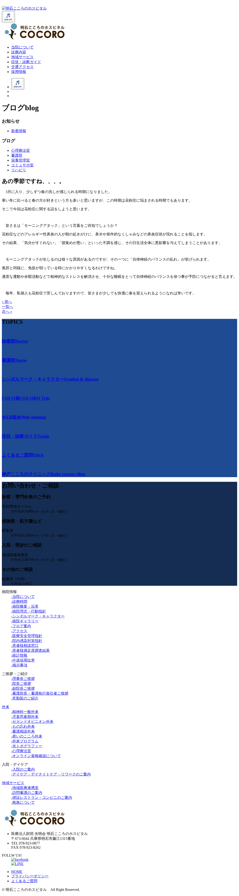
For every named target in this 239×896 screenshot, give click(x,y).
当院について (22, 47)
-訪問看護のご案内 (26, 793)
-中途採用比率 (23, 660)
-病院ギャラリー (25, 621)
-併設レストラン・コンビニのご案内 (41, 798)
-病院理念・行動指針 (28, 611)
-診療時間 (19, 601)
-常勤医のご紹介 (25, 698)
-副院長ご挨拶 (23, 688)
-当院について (23, 597)
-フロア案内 (21, 626)
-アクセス (19, 631)
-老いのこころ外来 (26, 736)
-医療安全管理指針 (26, 636)
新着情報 (18, 131)
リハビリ (18, 170)
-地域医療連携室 (25, 788)
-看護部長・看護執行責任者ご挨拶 (39, 693)
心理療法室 (20, 150)
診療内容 (18, 52)
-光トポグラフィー (26, 746)
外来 (5, 707)
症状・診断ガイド (26, 62)
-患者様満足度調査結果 (30, 650)
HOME (16, 872)
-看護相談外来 (23, 731)
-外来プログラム (25, 741)
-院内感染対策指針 (26, 641)
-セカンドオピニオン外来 (32, 722)
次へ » (7, 312)
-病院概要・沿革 (25, 606)
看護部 (16, 155)
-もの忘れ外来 (23, 726)
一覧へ (7, 307)
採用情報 (18, 72)
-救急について (23, 802)
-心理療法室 (21, 751)
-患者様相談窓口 (25, 646)
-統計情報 (19, 655)
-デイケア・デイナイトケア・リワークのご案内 (51, 774)
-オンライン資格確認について (36, 756)
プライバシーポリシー (30, 876)
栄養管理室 (20, 160)
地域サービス (22, 57)
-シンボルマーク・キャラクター (38, 616)
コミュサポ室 (22, 165)
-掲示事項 (19, 665)
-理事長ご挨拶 (23, 679)
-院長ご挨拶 (21, 684)
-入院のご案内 (23, 769)
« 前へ (7, 302)
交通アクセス (22, 67)
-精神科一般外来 (25, 712)
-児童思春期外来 (25, 717)
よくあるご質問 (24, 881)
